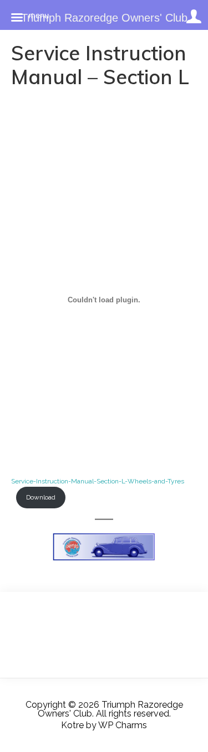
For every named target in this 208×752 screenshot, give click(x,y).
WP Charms (122, 725)
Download (40, 497)
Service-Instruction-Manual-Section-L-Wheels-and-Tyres (97, 481)
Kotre (72, 725)
